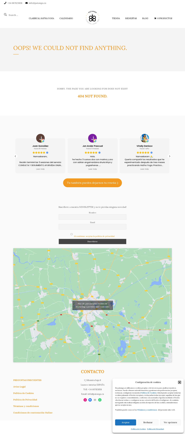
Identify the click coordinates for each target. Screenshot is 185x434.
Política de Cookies (138, 429)
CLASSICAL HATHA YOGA (41, 18)
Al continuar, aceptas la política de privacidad (94, 236)
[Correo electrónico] (95, 400)
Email (92, 222)
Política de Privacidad (155, 429)
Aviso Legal (19, 386)
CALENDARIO (66, 18)
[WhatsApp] (99, 400)
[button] (179, 382)
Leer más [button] (40, 169)
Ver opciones (170, 422)
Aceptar (126, 422)
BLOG (145, 18)
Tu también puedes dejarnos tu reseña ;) (92, 182)
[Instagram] (85, 400)
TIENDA (116, 18)
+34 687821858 (14, 3)
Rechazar (148, 422)
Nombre (92, 212)
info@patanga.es (37, 3)
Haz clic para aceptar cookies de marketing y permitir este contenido (92, 305)
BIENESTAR (131, 18)
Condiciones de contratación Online (32, 412)
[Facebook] (90, 400)
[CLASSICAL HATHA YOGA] (92, 17)
